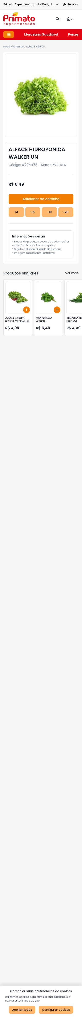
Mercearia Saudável (41, 34)
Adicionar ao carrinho (41, 199)
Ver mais (72, 273)
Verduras (18, 46)
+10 (49, 212)
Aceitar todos (22, 1010)
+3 (16, 212)
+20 (66, 212)
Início (6, 46)
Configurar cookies (56, 1010)
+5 (33, 212)
